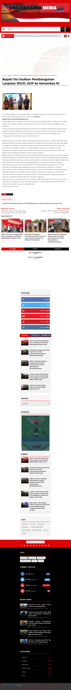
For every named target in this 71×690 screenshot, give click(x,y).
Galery (33, 524)
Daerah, (26, 87)
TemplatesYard (10, 685)
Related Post (6, 216)
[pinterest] (31, 545)
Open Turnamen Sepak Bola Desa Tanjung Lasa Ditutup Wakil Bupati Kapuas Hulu (11, 236)
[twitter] (24, 545)
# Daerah (9, 194)
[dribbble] (37, 545)
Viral (24, 533)
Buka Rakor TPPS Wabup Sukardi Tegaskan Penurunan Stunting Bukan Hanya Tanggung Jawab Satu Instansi (39, 506)
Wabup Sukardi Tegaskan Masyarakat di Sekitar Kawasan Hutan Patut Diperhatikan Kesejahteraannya (57, 238)
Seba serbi (26, 530)
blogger (13, 249)
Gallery (41, 524)
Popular (35, 335)
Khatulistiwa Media (29, 685)
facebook (57, 249)
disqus (35, 249)
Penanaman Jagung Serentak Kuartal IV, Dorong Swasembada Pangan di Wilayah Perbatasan (35, 237)
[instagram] (46, 545)
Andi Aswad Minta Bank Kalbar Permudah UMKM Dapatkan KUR (37, 387)
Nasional (25, 527)
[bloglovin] (34, 545)
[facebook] (22, 545)
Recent (25, 335)
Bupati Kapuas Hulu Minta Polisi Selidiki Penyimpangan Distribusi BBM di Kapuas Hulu (39, 632)
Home (4, 75)
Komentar (46, 335)
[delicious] (49, 545)
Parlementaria (37, 527)
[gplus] (27, 545)
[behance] (42, 545)
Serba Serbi (37, 530)
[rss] (40, 545)
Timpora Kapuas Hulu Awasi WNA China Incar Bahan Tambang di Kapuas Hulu (39, 613)
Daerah (60, 36)
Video (46, 530)
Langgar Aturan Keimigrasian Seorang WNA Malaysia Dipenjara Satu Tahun (39, 623)
